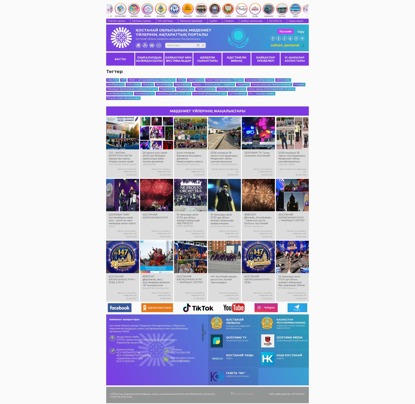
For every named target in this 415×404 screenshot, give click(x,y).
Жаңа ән (148, 84)
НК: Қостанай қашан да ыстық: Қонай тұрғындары (224, 279)
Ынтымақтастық (144, 93)
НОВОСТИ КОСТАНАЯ (237, 374)
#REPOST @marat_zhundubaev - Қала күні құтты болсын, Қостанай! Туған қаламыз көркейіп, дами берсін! (257, 220)
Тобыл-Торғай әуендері (231, 88)
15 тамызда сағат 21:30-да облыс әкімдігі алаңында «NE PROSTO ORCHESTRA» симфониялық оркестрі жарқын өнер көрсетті (188, 220)
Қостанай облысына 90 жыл (209, 93)
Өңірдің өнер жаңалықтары (123, 98)
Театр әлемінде (205, 88)
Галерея (229, 20)
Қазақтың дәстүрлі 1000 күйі (173, 93)
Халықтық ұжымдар (191, 20)
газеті (239, 357)
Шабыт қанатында (251, 20)
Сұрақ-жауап (296, 20)
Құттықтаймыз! (237, 93)
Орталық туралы (141, 20)
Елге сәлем (133, 84)
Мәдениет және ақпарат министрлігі (291, 323)
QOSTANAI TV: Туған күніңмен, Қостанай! (257, 154)
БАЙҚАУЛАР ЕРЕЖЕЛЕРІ (265, 59)
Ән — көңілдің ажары (261, 93)
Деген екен (283, 79)
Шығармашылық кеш (119, 93)
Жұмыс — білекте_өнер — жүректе (213, 84)
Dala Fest (112, 79)
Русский (285, 31)
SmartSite (298, 393)
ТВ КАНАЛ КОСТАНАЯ (237, 339)
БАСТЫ (120, 59)
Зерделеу (243, 84)
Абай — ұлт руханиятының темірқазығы (151, 79)
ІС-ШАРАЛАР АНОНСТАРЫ (295, 59)
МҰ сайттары (165, 20)
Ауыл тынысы (195, 79)
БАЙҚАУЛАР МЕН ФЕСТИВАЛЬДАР (178, 59)
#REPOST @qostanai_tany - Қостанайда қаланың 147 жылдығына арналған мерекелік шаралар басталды (156, 282)
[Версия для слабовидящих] (158, 45)
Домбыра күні (115, 84)
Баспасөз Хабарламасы (259, 79)
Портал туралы (116, 20)
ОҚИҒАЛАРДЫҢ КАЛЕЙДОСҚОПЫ (149, 59)
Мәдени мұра (185, 88)
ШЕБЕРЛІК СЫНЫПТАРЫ (207, 59)
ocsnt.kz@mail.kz (180, 360)
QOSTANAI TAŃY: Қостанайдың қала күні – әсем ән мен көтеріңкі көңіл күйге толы (122, 220)
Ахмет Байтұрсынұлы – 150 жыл (225, 79)
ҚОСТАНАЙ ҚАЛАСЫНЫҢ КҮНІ (155, 216)
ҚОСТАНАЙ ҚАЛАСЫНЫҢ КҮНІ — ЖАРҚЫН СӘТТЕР (292, 217)
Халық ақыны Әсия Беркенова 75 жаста (271, 88)
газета (289, 357)
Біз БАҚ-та (275, 20)
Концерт (299, 84)
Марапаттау (167, 88)
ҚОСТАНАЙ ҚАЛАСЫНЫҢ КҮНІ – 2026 (258, 279)
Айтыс (181, 79)
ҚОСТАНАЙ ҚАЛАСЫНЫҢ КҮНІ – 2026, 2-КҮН (122, 279)
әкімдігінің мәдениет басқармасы (238, 324)
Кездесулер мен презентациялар (271, 84)
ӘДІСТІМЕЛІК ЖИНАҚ (236, 59)
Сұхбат (213, 20)
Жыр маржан (182, 84)
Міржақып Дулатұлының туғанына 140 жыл (132, 88)
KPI (123, 79)
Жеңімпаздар (164, 84)
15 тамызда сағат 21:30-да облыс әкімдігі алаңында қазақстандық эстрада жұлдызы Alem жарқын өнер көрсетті (223, 220)
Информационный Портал (292, 339)
